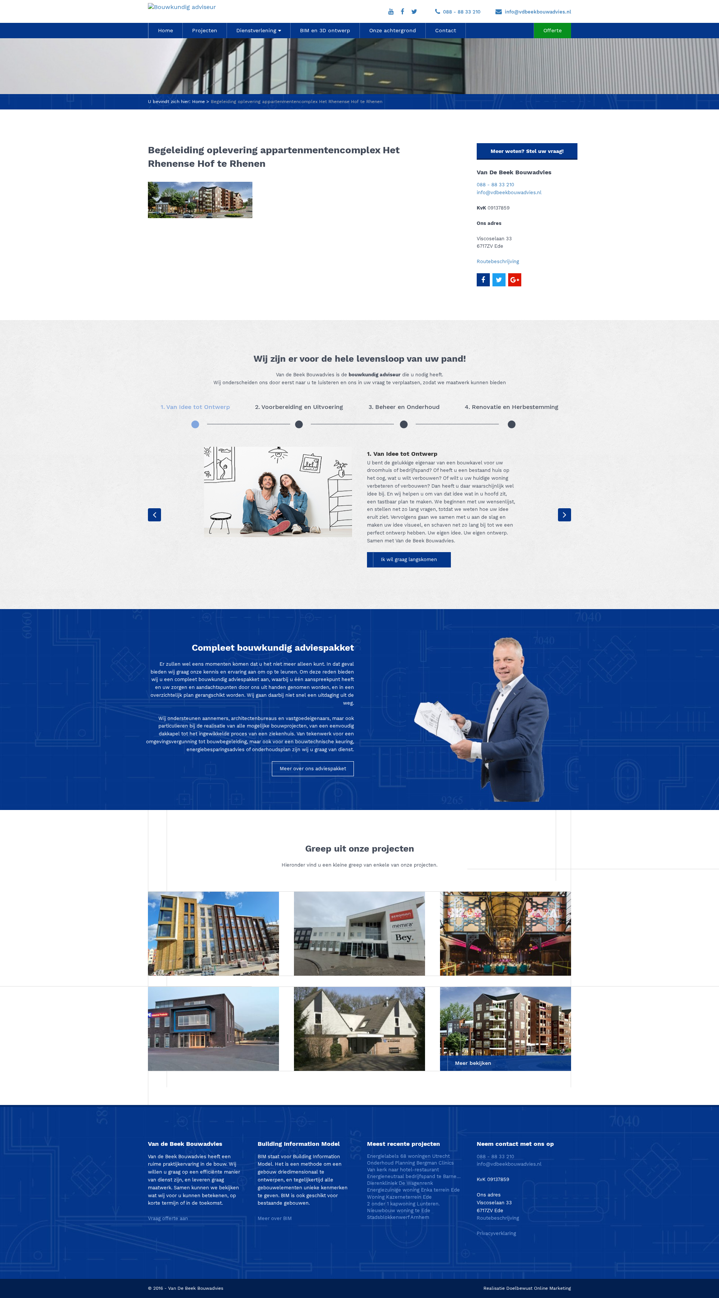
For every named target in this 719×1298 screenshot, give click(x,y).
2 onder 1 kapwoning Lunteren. (403, 1204)
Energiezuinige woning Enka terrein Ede (413, 1190)
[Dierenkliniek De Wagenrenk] (359, 1029)
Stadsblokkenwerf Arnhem (398, 1217)
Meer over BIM (275, 1218)
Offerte (552, 30)
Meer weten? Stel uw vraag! (527, 151)
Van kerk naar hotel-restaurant (403, 1169)
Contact (445, 30)
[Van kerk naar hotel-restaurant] (505, 934)
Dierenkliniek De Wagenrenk (400, 1183)
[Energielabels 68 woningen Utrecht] (213, 934)
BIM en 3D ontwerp (325, 30)
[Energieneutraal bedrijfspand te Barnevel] (213, 1029)
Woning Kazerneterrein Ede (399, 1197)
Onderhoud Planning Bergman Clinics (410, 1163)
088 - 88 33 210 (461, 12)
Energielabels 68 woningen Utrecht (408, 1156)
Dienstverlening (256, 30)
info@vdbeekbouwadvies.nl (538, 12)
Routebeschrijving (498, 261)
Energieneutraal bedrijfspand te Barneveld (414, 1176)
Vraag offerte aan (168, 1218)
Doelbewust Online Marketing (538, 1288)
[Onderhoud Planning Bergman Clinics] (359, 934)
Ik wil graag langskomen (409, 559)
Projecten (204, 30)
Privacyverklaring (496, 1233)
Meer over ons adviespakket (313, 768)
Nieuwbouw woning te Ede (398, 1210)
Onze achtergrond (392, 30)
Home (165, 30)
